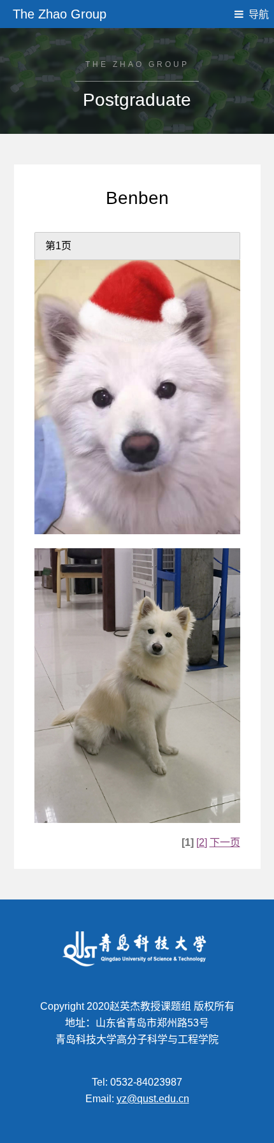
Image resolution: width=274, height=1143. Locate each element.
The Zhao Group (59, 14)
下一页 (225, 842)
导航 (259, 14)
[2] (201, 842)
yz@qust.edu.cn (153, 1098)
